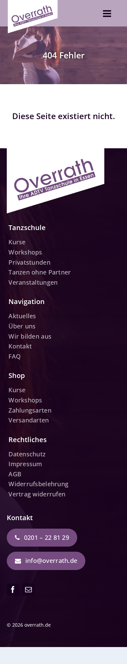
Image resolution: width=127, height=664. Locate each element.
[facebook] (13, 590)
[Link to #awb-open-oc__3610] (107, 13)
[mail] (28, 590)
